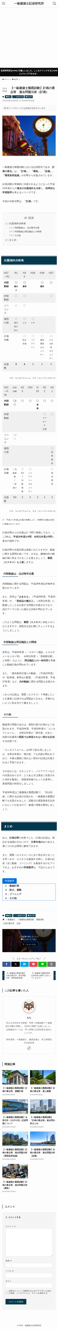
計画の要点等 (8, 923)
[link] (29, 1048)
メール (10, 1271)
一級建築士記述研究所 (29, 3)
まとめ (12, 240)
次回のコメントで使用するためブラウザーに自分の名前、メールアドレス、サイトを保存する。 (30, 1292)
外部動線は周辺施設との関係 (27, 231)
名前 (9, 1261)
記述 (18, 923)
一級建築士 (10, 920)
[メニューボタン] (3, 3)
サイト (8, 1281)
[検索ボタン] (54, 3)
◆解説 (8, 97)
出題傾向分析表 (17, 223)
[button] (6, 964)
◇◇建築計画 (18, 97)
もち (29, 1017)
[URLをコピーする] (51, 964)
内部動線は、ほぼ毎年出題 (26, 227)
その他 (17, 235)
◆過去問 (28, 97)
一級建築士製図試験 (26, 920)
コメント (11, 1226)
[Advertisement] (29, 37)
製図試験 (40, 920)
